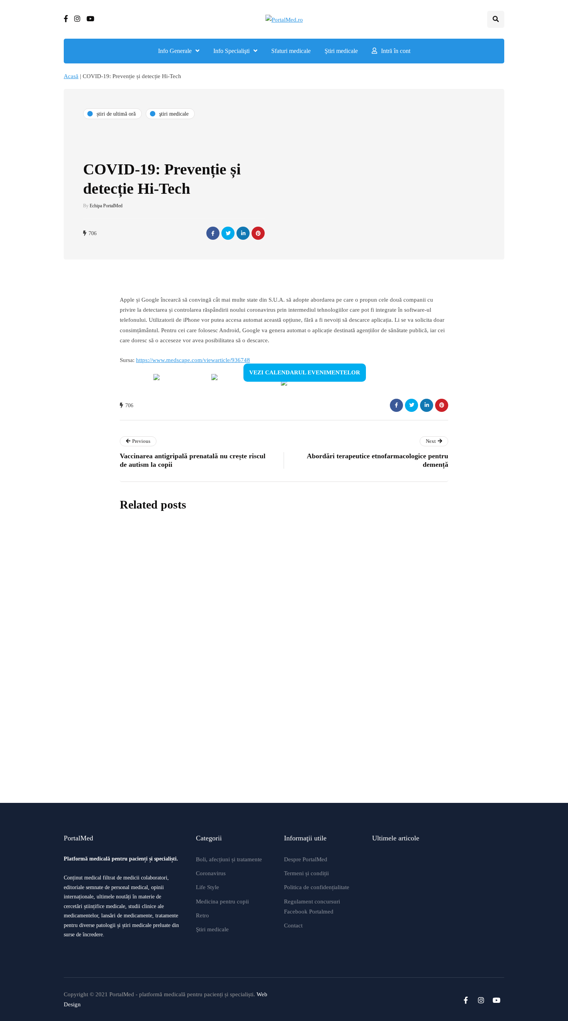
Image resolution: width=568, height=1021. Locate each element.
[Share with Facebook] (212, 233)
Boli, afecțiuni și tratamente (229, 859)
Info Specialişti (231, 51)
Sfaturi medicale (291, 51)
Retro (202, 915)
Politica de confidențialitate (316, 887)
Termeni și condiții (306, 873)
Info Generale (175, 51)
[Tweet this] (228, 233)
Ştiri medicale (341, 51)
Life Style (207, 887)
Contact (293, 925)
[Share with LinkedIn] (243, 233)
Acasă (71, 76)
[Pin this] (258, 233)
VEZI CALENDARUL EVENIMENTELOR (304, 372)
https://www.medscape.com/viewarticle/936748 (193, 360)
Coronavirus (211, 873)
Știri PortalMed (237, 618)
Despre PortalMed (305, 859)
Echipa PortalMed (106, 205)
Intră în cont (395, 51)
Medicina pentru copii (222, 901)
